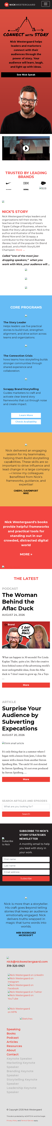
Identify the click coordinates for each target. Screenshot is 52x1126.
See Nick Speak (26, 74)
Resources (14, 1046)
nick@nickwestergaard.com (27, 961)
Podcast (13, 1037)
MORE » (26, 554)
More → (20, 250)
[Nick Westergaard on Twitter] (25, 992)
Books (11, 1033)
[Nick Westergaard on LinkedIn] (26, 975)
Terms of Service (27, 1121)
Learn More (26, 415)
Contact (13, 1054)
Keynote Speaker (19, 1058)
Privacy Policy (12, 1121)
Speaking (13, 1029)
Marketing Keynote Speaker (21, 1065)
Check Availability (26, 421)
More (26, 685)
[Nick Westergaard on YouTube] (26, 997)
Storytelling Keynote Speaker (22, 1081)
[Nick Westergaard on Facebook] (26, 986)
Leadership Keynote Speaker (21, 1090)
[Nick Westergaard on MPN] (19, 1007)
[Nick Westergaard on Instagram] (26, 980)
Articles (12, 1042)
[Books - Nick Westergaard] (11, 567)
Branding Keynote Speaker (20, 1073)
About (11, 1050)
